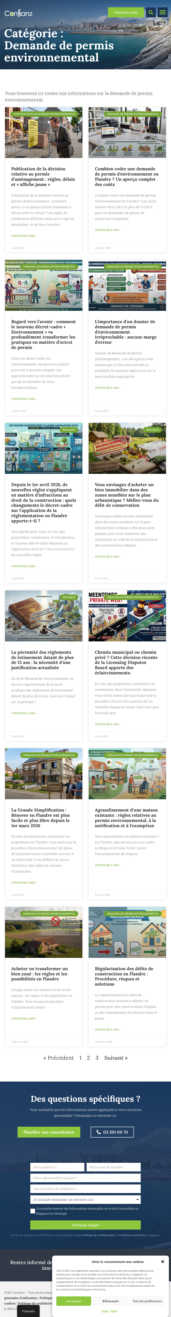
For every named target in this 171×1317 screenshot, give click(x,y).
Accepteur (73, 1301)
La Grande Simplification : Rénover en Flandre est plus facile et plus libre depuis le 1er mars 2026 (40, 817)
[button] (163, 1262)
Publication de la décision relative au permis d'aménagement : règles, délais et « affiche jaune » (43, 176)
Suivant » (116, 1057)
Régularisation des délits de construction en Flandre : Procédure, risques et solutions (124, 976)
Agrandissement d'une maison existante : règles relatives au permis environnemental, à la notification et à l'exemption (126, 817)
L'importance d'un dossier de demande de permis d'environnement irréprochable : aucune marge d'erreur (126, 332)
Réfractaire (110, 1301)
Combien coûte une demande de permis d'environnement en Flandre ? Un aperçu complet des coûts (126, 176)
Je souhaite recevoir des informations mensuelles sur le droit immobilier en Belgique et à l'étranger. (87, 1211)
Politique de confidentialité (98, 1235)
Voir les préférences (147, 1301)
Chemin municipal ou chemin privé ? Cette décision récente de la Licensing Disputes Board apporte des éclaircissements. (126, 662)
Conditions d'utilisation (132, 1235)
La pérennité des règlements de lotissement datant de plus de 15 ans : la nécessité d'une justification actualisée (42, 659)
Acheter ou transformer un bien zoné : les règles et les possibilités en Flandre (39, 974)
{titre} (105, 1311)
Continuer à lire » (23, 235)
